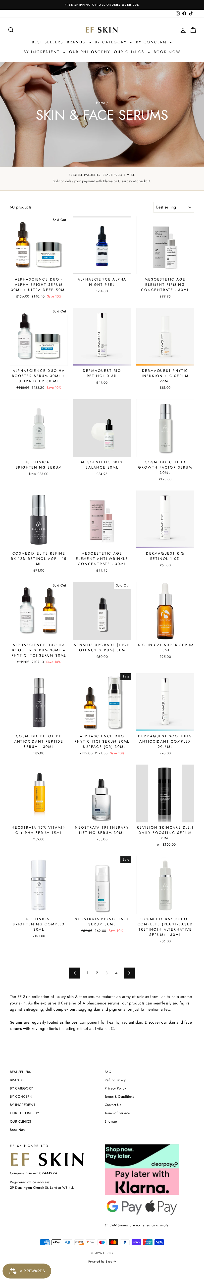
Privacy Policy (115, 1088)
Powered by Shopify (102, 1261)
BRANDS (77, 42)
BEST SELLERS (47, 42)
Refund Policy (115, 1080)
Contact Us (113, 1104)
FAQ (108, 1071)
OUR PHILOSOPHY (89, 52)
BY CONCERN (152, 42)
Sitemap (111, 1121)
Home (100, 102)
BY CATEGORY (112, 42)
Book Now (167, 52)
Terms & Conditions (119, 1096)
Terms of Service (117, 1112)
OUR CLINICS (130, 52)
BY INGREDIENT (43, 52)
